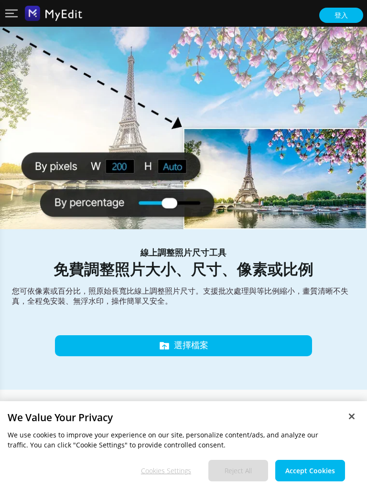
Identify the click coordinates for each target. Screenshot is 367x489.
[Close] (351, 416)
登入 (341, 15)
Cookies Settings (166, 470)
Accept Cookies (310, 470)
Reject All (238, 470)
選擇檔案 (191, 345)
